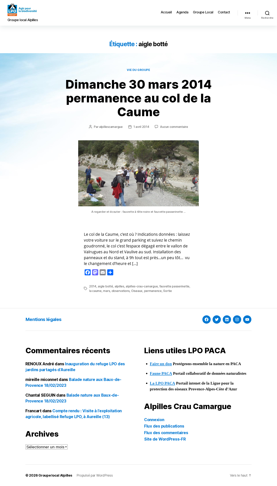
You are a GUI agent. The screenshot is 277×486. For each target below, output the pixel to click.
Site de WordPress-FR (165, 439)
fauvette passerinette (174, 286)
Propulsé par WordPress (95, 475)
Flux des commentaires (166, 432)
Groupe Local (203, 12)
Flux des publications (164, 426)
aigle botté (105, 286)
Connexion (154, 419)
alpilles (119, 286)
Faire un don (161, 363)
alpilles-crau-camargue (142, 286)
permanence (153, 291)
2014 (92, 286)
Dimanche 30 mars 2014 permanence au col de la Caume (138, 98)
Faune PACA (161, 373)
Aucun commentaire (174, 127)
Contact (224, 12)
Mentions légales (43, 319)
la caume (95, 291)
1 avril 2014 (141, 127)
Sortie (167, 291)
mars (106, 291)
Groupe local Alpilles (55, 475)
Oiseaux (136, 291)
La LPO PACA (162, 383)
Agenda (182, 12)
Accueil (166, 12)
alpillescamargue (111, 127)
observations (121, 291)
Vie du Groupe (138, 70)
